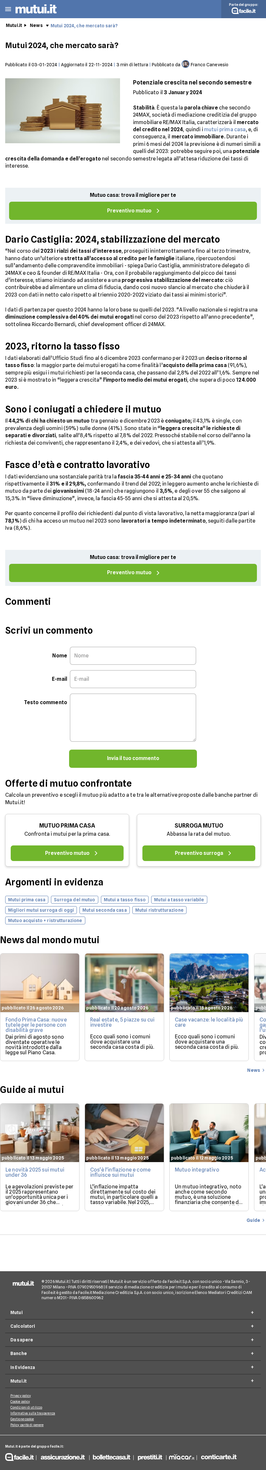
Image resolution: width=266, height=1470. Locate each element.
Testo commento (45, 702)
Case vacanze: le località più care (209, 1022)
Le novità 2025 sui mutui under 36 (35, 1172)
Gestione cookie (22, 1419)
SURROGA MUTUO (199, 825)
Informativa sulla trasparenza (32, 1413)
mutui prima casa (225, 129)
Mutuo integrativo (197, 1170)
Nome (59, 656)
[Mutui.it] (36, 14)
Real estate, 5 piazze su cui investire (122, 1022)
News (36, 25)
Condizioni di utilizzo (26, 1407)
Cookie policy (20, 1401)
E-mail (59, 679)
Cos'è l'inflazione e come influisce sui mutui (120, 1172)
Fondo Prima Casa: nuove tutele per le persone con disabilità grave (36, 1025)
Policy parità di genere (26, 1425)
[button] (8, 9)
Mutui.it (14, 25)
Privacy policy (20, 1396)
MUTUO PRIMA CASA (67, 825)
